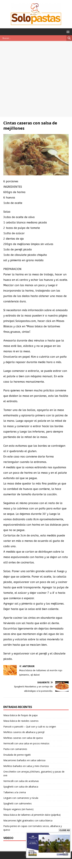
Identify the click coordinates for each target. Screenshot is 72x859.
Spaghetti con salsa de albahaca (20, 786)
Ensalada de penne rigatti (17, 754)
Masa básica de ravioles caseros (21, 720)
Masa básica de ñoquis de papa (20, 715)
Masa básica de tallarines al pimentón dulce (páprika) (32, 814)
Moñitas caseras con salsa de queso (23, 737)
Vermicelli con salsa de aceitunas (21, 781)
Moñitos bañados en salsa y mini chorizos (26, 766)
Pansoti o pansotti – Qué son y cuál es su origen (29, 726)
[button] (67, 31)
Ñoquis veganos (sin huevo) (18, 809)
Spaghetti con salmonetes (17, 803)
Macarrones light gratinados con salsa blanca (27, 820)
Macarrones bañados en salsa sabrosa (24, 760)
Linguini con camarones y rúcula (20, 797)
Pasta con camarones (15, 749)
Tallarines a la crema (14, 792)
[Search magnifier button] (69, 38)
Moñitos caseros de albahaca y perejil (23, 732)
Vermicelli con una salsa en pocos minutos (26, 743)
